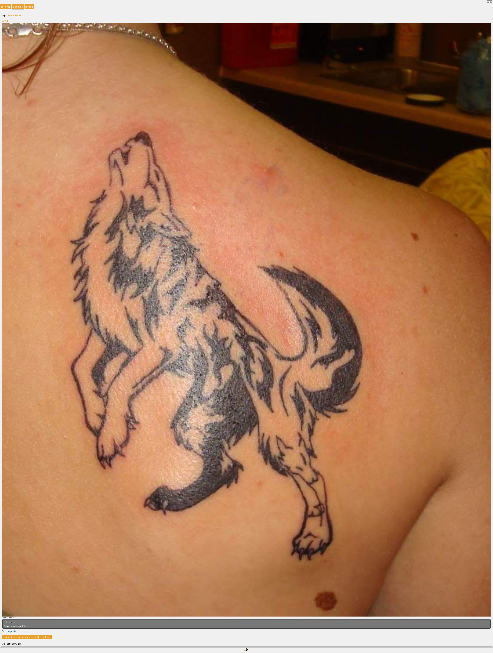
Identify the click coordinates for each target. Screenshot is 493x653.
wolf (20, 16)
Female (9, 16)
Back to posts (9, 631)
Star (11, 622)
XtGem (24, 626)
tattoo (15, 16)
